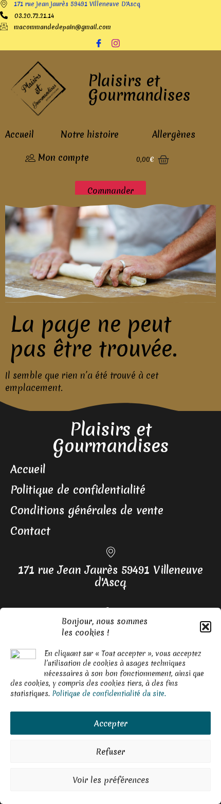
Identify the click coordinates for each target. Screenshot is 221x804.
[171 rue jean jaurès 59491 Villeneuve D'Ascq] (4, 4)
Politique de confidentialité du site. (109, 693)
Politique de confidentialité (77, 489)
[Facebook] (102, 43)
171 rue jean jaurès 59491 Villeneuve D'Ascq (77, 4)
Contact (30, 530)
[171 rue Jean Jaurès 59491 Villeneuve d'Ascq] (110, 553)
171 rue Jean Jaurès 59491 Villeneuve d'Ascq (110, 576)
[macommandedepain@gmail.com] (4, 27)
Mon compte (63, 157)
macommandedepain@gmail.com (62, 27)
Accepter (110, 723)
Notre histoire (90, 134)
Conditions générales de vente (86, 510)
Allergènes (173, 134)
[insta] (119, 43)
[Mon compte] (30, 158)
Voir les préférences (110, 780)
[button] (205, 627)
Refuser (110, 751)
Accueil (19, 134)
